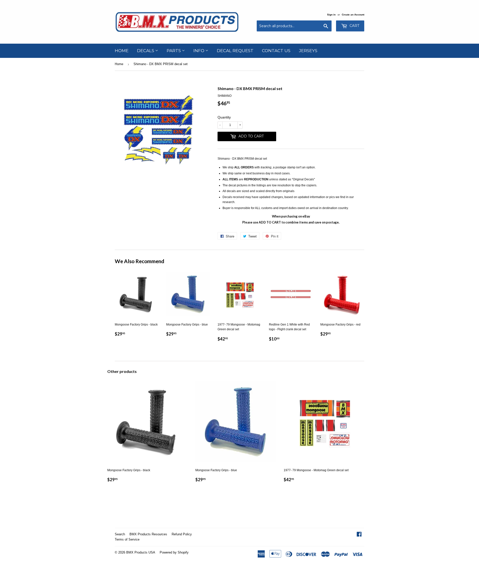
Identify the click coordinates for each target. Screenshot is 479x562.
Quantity (224, 117)
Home (121, 50)
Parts (174, 50)
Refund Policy (182, 534)
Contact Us (276, 50)
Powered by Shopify (174, 552)
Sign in (331, 14)
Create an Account (353, 14)
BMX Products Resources (148, 534)
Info (199, 50)
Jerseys (308, 50)
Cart (354, 25)
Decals (146, 50)
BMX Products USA (140, 552)
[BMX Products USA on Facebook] (359, 535)
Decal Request (235, 50)
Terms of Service (127, 539)
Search (120, 534)
